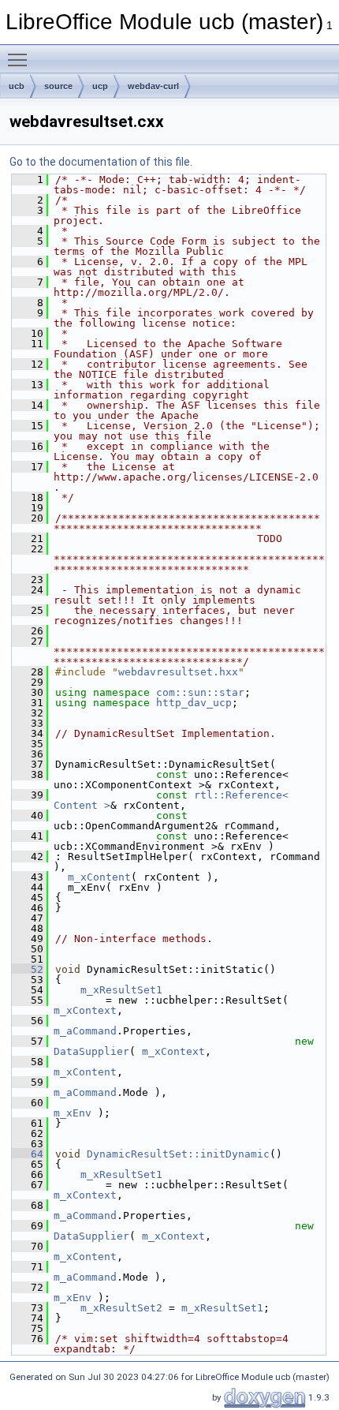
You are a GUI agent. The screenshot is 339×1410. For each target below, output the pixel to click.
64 (27, 1154)
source (58, 86)
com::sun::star (200, 692)
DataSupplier (91, 1051)
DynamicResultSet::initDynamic (178, 1154)
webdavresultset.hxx (178, 672)
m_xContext (85, 1010)
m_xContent (99, 877)
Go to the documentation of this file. (100, 161)
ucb (16, 86)
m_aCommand (85, 1031)
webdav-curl (153, 86)
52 (27, 969)
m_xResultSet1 (121, 990)
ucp (100, 86)
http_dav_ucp (194, 703)
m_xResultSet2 (121, 1308)
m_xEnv (72, 1113)
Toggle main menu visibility (20, 59)
